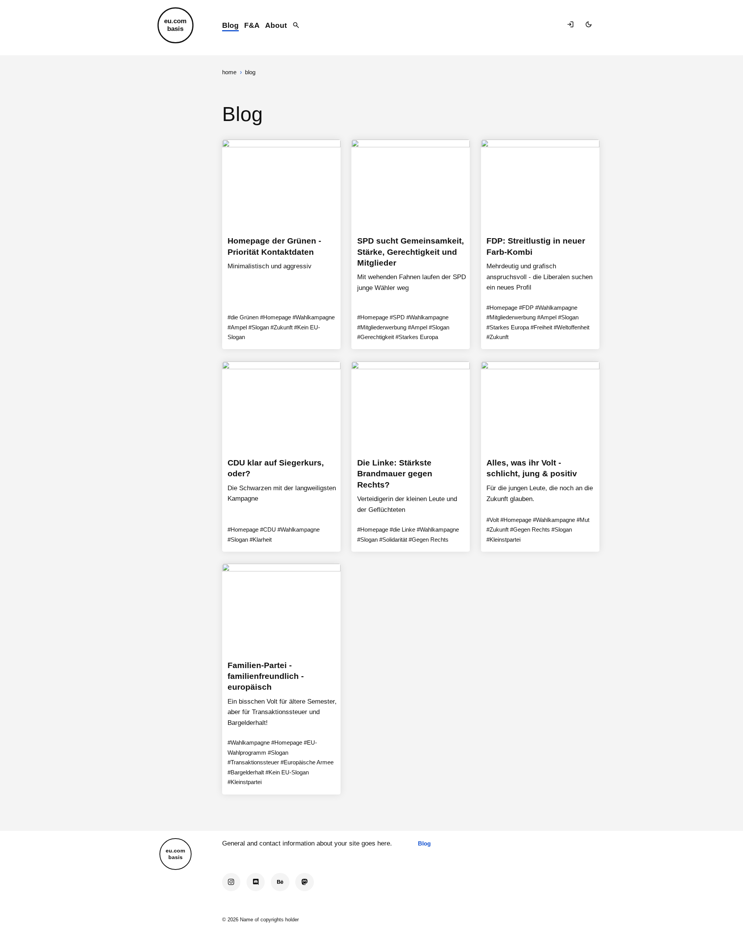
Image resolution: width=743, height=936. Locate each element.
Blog (230, 25)
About (276, 25)
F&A (252, 25)
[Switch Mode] (589, 25)
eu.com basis (175, 24)
